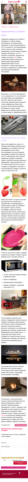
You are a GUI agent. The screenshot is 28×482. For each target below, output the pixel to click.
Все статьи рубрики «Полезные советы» (13, 467)
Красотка (4, 26)
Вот (15, 57)
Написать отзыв (21, 425)
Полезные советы (13, 26)
